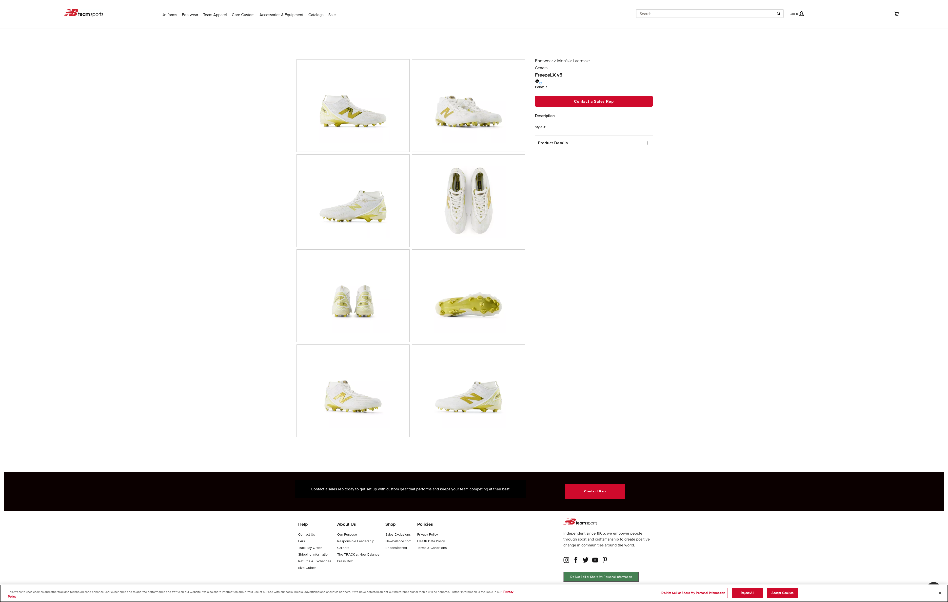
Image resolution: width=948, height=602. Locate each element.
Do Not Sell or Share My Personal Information (601, 577)
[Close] (940, 592)
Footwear (544, 60)
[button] (796, 13)
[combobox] (703, 13)
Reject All (747, 593)
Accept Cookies (782, 593)
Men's (563, 60)
